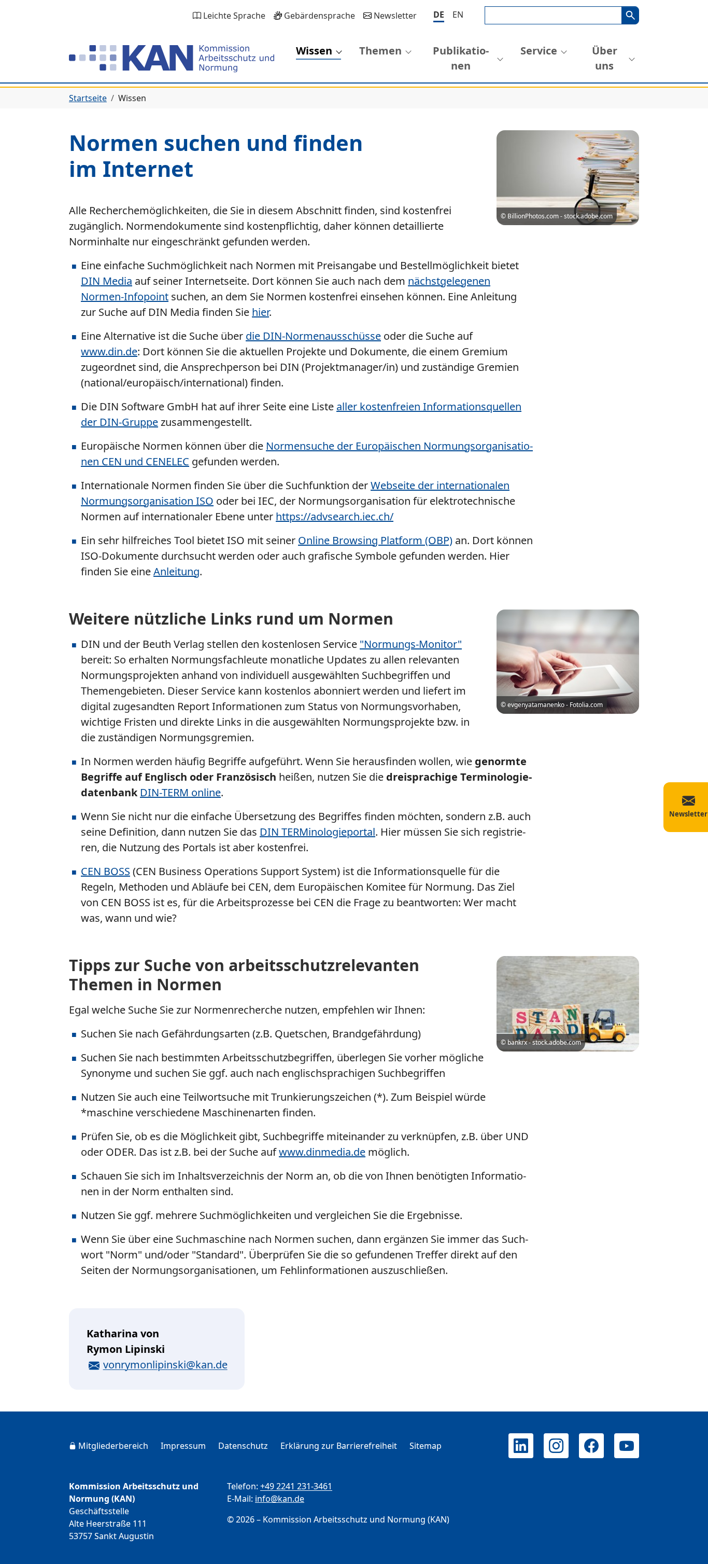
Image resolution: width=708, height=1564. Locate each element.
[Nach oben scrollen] (685, 1546)
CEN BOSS (105, 871)
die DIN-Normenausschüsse (313, 336)
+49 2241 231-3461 (296, 1486)
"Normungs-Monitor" (411, 644)
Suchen (630, 15)
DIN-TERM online (180, 792)
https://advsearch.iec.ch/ (334, 516)
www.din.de (109, 351)
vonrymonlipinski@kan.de (165, 1365)
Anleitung (176, 571)
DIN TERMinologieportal (317, 832)
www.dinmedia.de (322, 1152)
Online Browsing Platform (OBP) (375, 540)
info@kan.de (279, 1498)
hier (260, 312)
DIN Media (106, 281)
